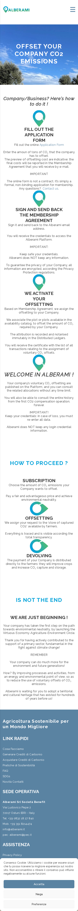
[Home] (16, 9)
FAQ (5, 770)
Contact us (50, 188)
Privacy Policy (12, 855)
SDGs (6, 776)
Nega (39, 894)
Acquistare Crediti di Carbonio (23, 760)
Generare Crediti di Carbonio (22, 754)
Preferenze (39, 904)
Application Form (52, 145)
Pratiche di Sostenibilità (19, 765)
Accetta (39, 884)
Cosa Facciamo (13, 749)
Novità (7, 781)
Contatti (18, 781)
